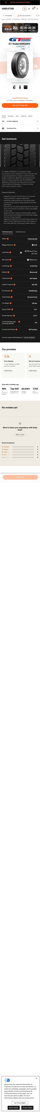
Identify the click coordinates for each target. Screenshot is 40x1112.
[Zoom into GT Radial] (20, 65)
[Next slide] (35, 66)
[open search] (25, 9)
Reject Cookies (13, 1107)
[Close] (37, 1078)
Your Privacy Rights (20, 1103)
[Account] (29, 9)
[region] (20, 1093)
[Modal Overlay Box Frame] (20, 2)
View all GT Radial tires (20, 105)
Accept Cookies (27, 1107)
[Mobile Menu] (37, 9)
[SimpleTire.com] (9, 9)
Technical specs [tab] (7, 232)
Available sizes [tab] (20, 232)
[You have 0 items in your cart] (32, 9)
